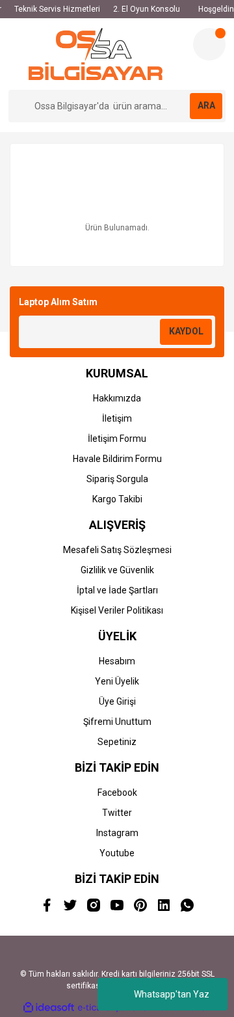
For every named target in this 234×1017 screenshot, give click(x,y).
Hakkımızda (117, 398)
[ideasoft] (49, 1007)
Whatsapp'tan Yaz (171, 994)
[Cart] (209, 44)
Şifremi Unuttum (117, 721)
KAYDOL (186, 331)
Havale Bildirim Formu (117, 459)
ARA (206, 105)
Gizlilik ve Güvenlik (117, 570)
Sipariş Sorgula (117, 479)
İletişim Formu (117, 438)
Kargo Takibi (117, 499)
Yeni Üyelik (117, 681)
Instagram (117, 833)
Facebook (117, 792)
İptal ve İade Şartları (117, 590)
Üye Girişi (117, 701)
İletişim (117, 418)
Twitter (117, 812)
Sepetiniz (117, 742)
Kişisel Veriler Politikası (117, 610)
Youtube (117, 853)
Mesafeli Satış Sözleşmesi (117, 550)
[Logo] (96, 54)
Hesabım (117, 661)
